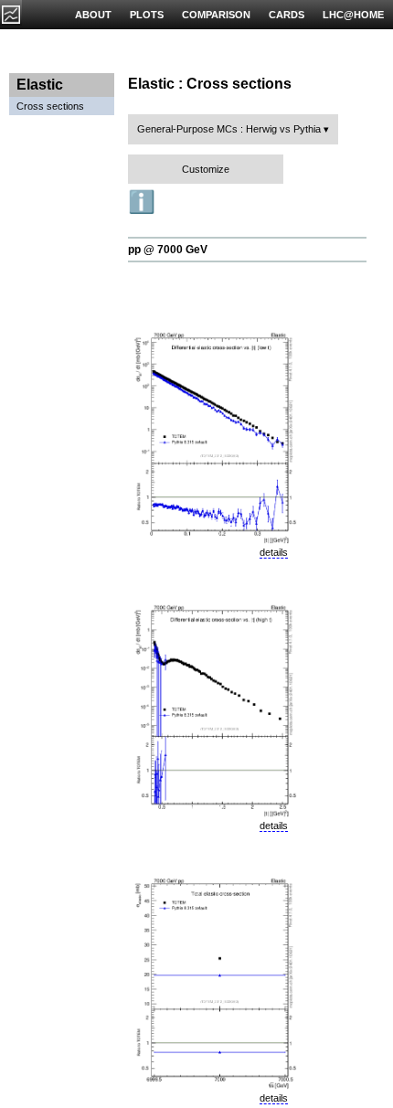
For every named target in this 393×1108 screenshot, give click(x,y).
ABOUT (93, 14)
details (274, 552)
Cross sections (50, 106)
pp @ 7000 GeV (167, 249)
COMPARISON (216, 14)
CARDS (286, 14)
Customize (205, 169)
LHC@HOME (353, 14)
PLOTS (147, 14)
